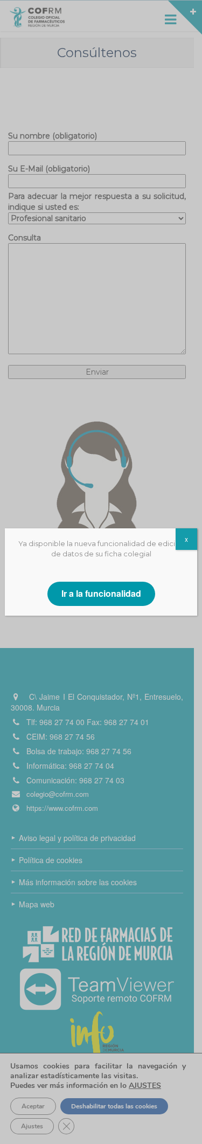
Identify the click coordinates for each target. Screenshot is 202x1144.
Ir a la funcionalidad (101, 593)
